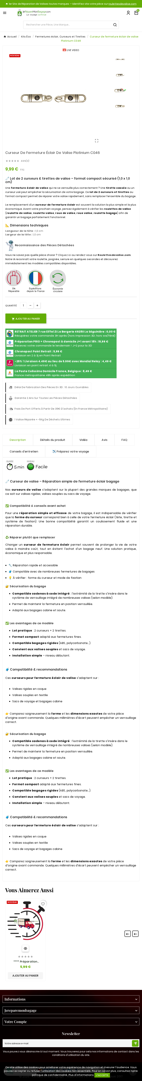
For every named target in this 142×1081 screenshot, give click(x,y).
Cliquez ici (64, 255)
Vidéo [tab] (83, 440)
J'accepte (102, 1075)
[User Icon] (128, 13)
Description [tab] (18, 440)
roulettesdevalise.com (122, 4)
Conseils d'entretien (24, 451)
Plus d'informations (81, 1075)
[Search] (115, 25)
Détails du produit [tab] (52, 440)
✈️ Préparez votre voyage (70, 451)
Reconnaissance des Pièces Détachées (44, 245)
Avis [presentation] (104, 440)
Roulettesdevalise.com (114, 255)
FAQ (124, 440)
